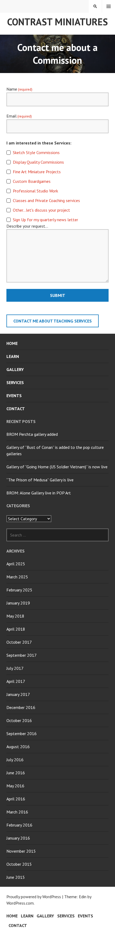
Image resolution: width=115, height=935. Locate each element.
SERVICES (15, 382)
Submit (57, 295)
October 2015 (19, 864)
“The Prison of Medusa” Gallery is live (40, 479)
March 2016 (17, 812)
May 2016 (15, 785)
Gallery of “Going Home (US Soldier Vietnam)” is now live (57, 466)
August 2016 (18, 746)
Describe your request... (27, 226)
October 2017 (19, 642)
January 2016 (18, 838)
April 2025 (15, 563)
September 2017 (21, 655)
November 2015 (21, 851)
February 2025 (19, 590)
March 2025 (17, 576)
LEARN (12, 356)
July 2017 (15, 668)
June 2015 (15, 877)
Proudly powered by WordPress (33, 896)
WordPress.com (20, 903)
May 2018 (15, 616)
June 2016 (15, 772)
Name (19, 89)
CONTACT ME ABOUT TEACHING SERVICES (52, 321)
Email (19, 116)
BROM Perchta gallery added (32, 434)
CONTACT (15, 408)
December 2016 (20, 707)
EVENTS (14, 395)
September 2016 (21, 733)
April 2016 (15, 798)
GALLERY (15, 369)
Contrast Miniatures (57, 21)
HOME (12, 343)
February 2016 (19, 825)
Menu (108, 6)
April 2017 (15, 681)
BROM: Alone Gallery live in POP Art (38, 492)
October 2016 (19, 720)
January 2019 (18, 603)
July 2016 (15, 759)
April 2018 (15, 629)
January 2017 (18, 694)
